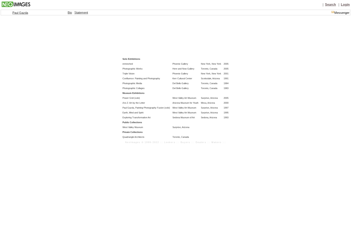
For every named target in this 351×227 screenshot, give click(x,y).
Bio (70, 12)
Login (345, 4)
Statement (81, 12)
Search (330, 4)
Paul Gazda (20, 12)
